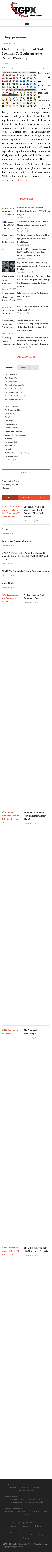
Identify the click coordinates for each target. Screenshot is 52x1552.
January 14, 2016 (31, 1255)
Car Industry (10, 406)
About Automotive (10, 1485)
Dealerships (9, 424)
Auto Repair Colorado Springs (16, 541)
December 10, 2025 (32, 521)
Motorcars (9, 442)
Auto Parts (9, 378)
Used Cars (9, 460)
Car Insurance (10, 410)
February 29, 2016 (9, 576)
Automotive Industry (10, 1497)
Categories (9, 368)
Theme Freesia (33, 1544)
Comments (26, 497)
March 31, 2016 (8, 545)
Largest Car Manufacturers (15, 435)
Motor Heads (8, 583)
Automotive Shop (11, 392)
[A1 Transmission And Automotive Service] (11, 595)
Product (5, 529)
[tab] (9, 367)
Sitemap (5, 488)
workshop (40, 68)
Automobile (9, 382)
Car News (8, 414)
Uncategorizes (10, 456)
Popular (10, 497)
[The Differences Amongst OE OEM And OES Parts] (11, 1248)
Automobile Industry (13, 385)
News (7, 449)
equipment (13, 68)
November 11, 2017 (10, 64)
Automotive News (11, 389)
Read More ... (21, 179)
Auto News (9, 375)
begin (6, 68)
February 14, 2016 (31, 602)
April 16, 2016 (8, 533)
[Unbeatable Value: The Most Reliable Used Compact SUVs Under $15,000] (11, 507)
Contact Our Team (10, 481)
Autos (5, 1520)
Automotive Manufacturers (13, 1509)
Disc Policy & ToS (10, 484)
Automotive (8, 1532)
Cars (7, 417)
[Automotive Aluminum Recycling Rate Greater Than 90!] (11, 812)
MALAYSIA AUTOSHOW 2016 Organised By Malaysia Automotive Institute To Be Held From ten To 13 (26, 556)
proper (28, 68)
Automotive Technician (14, 396)
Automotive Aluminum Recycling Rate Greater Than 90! (35, 815)
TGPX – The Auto (10, 1543)
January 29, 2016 (31, 1038)
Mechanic (8, 438)
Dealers (8, 421)
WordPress (44, 1544)
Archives (23, 368)
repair (33, 68)
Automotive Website (11, 44)
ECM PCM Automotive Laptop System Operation (25, 571)
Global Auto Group (12, 431)
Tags (34, 368)
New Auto (8, 446)
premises (21, 68)
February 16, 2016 (9, 587)
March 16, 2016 (8, 564)
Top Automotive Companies (15, 453)
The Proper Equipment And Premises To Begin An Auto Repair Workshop (22, 53)
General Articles (11, 428)
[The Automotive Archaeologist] (11, 1030)
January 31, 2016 (31, 823)
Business (8, 403)
